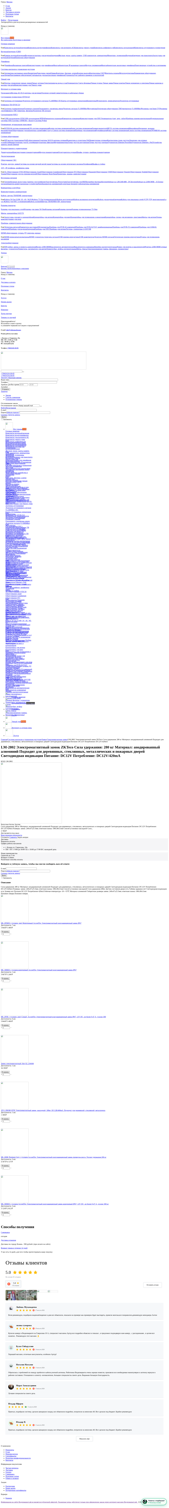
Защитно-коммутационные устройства (22, 184)
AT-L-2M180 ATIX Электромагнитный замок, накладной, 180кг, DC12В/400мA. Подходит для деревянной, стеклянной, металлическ (53, 1110)
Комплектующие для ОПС (90, 118)
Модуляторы (92, 109)
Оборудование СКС (9, 160)
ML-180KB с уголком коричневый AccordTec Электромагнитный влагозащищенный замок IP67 (39, 970)
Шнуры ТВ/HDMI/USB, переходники (56, 202)
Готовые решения (8, 44)
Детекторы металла (11, 227)
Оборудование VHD (104, 172)
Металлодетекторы (126, 73)
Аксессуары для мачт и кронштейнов (18, 217)
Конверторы (91, 101)
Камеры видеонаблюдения (14, 55)
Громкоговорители (99, 128)
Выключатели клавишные (84, 247)
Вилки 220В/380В (43, 247)
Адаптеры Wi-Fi (45, 140)
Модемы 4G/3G (17, 93)
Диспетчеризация (8, 156)
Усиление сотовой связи (50, 93)
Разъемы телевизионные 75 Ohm (84, 209)
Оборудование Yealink (138, 172)
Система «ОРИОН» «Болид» (23, 121)
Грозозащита (6, 93)
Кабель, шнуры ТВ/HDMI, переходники (16, 196)
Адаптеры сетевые (59, 140)
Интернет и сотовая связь (11, 89)
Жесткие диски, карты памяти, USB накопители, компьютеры (83, 55)
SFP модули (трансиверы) (14, 140)
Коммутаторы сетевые (98, 140)
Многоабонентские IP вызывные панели (69, 65)
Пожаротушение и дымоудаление (14, 148)
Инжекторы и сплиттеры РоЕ (78, 140)
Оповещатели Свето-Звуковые (79, 83)
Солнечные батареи (69, 184)
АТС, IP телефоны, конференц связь (15, 168)
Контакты (9, 16)
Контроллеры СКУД (97, 73)
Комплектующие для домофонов (40, 65)
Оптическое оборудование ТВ (109, 109)
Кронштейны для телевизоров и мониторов (88, 217)
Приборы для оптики (57, 229)
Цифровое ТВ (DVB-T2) (10, 105)
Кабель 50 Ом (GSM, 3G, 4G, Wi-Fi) (18, 199)
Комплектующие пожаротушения (26, 152)
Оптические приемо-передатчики (127, 237)
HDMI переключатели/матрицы (16, 237)
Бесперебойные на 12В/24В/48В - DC (116, 182)
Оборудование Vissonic (121, 172)
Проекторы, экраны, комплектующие (71, 174)
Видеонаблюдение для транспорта (139, 55)
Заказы (8, 395)
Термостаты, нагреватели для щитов (32, 249)
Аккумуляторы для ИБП (76, 182)
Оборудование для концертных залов (26, 130)
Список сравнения (13, 397)
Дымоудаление (7, 152)
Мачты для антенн (149, 217)
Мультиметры (43, 227)
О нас (8, 6)
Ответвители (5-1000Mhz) (131, 109)
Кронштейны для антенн (43, 217)
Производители (12, 1454)
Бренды (8, 10)
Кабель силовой (35, 202)
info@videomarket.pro (13, 330)
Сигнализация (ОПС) (9, 115)
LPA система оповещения (39, 128)
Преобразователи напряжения (49, 184)
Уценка (4, 253)
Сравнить (13, 837)
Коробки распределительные (106, 247)
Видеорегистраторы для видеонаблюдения (42, 55)
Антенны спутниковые (13, 101)
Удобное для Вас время (10, 385)
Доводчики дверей (44, 73)
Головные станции (31, 109)
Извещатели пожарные (71, 118)
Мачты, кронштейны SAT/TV (12, 213)
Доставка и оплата (13, 12)
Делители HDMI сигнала (104, 237)
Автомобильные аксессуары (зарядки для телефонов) (25, 182)
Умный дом (5, 79)
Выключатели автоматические (62, 247)
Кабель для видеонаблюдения (109, 199)
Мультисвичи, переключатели (108, 101)
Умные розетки (119, 83)
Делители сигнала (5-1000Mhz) (75, 109)
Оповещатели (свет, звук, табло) (113, 118)
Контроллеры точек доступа (118, 140)
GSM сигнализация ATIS (14, 118)
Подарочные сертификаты (16, 1490)
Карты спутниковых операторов (74, 101)
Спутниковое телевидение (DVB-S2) (15, 97)
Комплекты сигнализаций (124, 48)
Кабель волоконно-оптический (86, 199)
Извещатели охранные (53, 118)
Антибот (4, 387)
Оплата (8, 1472)
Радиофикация (101, 130)
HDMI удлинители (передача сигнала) (44, 237)
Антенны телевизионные (14, 109)
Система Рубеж (41, 121)
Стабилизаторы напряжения (88, 184)
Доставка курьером (8, 1240)
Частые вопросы (12, 1468)
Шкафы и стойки (98, 164)
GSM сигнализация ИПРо (34, 118)
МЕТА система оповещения (118, 128)
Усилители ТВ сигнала (42, 111)
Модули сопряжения (93, 65)
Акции (8, 8)
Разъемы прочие (65, 209)
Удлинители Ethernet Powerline (120, 142)
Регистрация (13, 20)
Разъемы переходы (8, 205)
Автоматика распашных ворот (16, 73)
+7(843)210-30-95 (13, 348)
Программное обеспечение (20, 75)
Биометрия (32, 73)
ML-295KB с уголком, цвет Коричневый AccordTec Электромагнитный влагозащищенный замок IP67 (41, 923)
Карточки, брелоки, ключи (66, 73)
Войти (3, 20)
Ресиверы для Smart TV (150, 109)
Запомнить (7, 419)
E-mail (3, 410)
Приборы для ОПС (41, 229)
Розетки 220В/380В (152, 247)
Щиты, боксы (81, 249)
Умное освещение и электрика (137, 83)
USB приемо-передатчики (69, 237)
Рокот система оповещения (117, 130)
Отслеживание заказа (9, 406)
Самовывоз (5, 1232)
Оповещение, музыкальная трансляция (16, 124)
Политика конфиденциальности (18, 1458)
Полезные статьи (12, 14)
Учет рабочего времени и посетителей (89, 75)
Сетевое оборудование (10, 136)
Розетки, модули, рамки (10, 164)
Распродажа (10, 1486)
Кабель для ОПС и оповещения (16, 202)
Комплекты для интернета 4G (62, 48)
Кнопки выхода (83, 73)
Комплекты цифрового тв (104, 48)
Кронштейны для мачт (62, 217)
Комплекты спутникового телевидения (149, 48)
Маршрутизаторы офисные (43, 142)
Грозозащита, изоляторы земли (51, 109)
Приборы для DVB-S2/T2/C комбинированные (94, 227)
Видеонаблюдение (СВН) (11, 52)
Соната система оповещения (139, 130)
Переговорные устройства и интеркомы (150, 65)
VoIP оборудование (31, 140)
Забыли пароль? (13, 412)
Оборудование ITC (69, 172)
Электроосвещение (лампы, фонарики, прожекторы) (107, 249)
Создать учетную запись (10, 415)
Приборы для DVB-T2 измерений (125, 227)
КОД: (3, 761)
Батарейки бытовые (94, 182)
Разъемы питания (52, 209)
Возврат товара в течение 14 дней (14, 1248)
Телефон (4, 382)
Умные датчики (38, 83)
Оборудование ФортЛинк (47, 174)
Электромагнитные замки (57, 739)
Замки (53, 73)
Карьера (9, 1498)
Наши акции (10, 1488)
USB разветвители (87, 237)
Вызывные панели (20, 65)
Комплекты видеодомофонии (39, 48)
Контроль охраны (112, 73)
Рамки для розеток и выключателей (131, 247)
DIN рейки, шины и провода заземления (20, 247)
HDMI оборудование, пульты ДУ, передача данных (21, 233)
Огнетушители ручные (67, 152)
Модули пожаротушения (48, 152)
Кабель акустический (65, 199)
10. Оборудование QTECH (14, 172)
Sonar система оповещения (81, 128)
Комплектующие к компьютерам (14, 192)
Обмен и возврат (12, 1478)
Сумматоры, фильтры (24, 111)
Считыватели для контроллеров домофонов (48, 75)
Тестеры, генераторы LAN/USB (78, 229)
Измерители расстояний (28, 227)
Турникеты (69, 75)
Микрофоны (134, 128)
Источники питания (9, 178)
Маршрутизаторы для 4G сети (20, 142)
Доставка (9, 1470)
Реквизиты (10, 1450)
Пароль (4, 412)
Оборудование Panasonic (86, 172)
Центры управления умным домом (18, 83)
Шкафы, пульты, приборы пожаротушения (93, 152)
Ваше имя (5, 380)
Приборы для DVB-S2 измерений (62, 227)
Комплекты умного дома (84, 48)
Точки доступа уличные (98, 142)
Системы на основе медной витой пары (35, 164)
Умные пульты (97, 83)
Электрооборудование (9, 243)
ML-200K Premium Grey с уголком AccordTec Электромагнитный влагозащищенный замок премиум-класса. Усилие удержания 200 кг (53, 1157)
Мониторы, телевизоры (116, 55)
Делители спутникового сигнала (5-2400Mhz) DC (41, 101)
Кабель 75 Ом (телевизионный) (44, 199)
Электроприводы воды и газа (55, 83)
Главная (4, 739)
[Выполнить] (41, 406)
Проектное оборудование (25, 58)
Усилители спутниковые (129, 101)
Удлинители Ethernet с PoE (142, 142)
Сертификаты (11, 1456)
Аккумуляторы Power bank (56, 182)
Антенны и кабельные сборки (72, 93)
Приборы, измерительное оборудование (16, 223)
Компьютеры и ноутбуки (10, 188)
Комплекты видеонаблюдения (16, 48)
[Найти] (23, 371)
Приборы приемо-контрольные (138, 118)
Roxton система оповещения (60, 128)
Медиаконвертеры (61, 142)
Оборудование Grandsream (51, 172)
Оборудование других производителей (21, 174)
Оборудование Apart (33, 172)
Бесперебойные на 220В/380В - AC (144, 182)
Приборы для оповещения (85, 130)
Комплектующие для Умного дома (28, 85)
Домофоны (5, 61)
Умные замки (108, 83)
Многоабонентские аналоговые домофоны (118, 65)
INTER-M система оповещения (16, 128)
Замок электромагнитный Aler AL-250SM (17, 1064)
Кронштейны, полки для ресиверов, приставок (123, 217)
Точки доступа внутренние (78, 142)
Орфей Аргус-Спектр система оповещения (58, 130)
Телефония (87, 164)
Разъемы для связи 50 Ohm (34, 209)
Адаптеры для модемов (32, 93)
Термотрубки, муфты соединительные (61, 249)
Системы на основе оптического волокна (67, 164)
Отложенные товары (14, 399)
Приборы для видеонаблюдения (21, 229)
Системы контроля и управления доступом (18, 69)
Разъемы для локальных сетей (12, 209)
